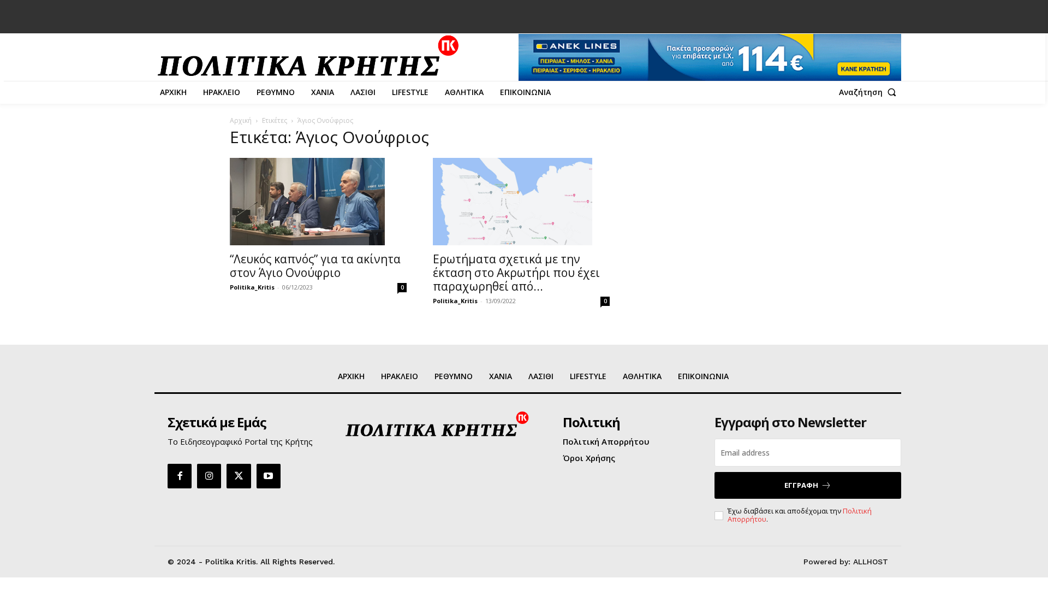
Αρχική (241, 120)
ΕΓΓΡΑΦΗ (801, 485)
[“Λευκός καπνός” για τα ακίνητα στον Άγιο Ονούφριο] (318, 201)
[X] (239, 476)
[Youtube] (269, 476)
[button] (870, 92)
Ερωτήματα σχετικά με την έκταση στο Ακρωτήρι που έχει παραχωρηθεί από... (516, 272)
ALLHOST (870, 561)
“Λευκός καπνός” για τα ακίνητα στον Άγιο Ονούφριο (315, 265)
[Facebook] (180, 476)
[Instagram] (209, 476)
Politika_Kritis (252, 287)
